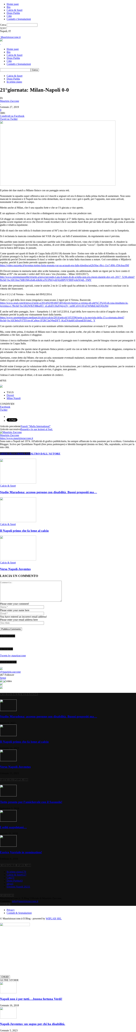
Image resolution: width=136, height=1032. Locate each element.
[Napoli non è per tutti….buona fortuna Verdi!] (8, 992)
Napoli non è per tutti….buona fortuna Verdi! (31, 999)
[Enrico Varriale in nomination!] (8, 845)
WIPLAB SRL (54, 918)
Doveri (10, 395)
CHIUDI (5, 977)
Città (9, 16)
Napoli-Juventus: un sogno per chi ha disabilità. (32, 1024)
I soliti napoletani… (13, 827)
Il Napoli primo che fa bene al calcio (24, 530)
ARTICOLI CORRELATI (15, 453)
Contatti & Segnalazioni (19, 912)
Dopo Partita (13, 13)
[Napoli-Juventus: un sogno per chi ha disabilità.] (8, 1017)
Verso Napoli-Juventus (15, 569)
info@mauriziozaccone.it (25, 901)
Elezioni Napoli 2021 (18, 886)
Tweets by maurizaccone (13, 655)
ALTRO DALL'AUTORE (45, 453)
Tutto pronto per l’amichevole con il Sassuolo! (31, 802)
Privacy (11, 909)
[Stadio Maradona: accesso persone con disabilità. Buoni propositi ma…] (18, 482)
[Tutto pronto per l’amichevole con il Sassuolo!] (8, 795)
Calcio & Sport (14, 10)
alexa (10, 883)
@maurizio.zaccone (10, 671)
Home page (13, 4)
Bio (8, 7)
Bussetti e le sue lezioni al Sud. (36, 429)
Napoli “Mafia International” (36, 426)
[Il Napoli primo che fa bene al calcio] (18, 521)
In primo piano (14, 81)
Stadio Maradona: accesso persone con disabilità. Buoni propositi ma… (48, 492)
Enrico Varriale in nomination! (21, 852)
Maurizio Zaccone (9, 101)
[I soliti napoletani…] (8, 820)
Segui (3, 677)
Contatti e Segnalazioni (19, 19)
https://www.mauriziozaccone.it (16, 438)
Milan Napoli (14, 398)
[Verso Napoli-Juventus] (18, 559)
